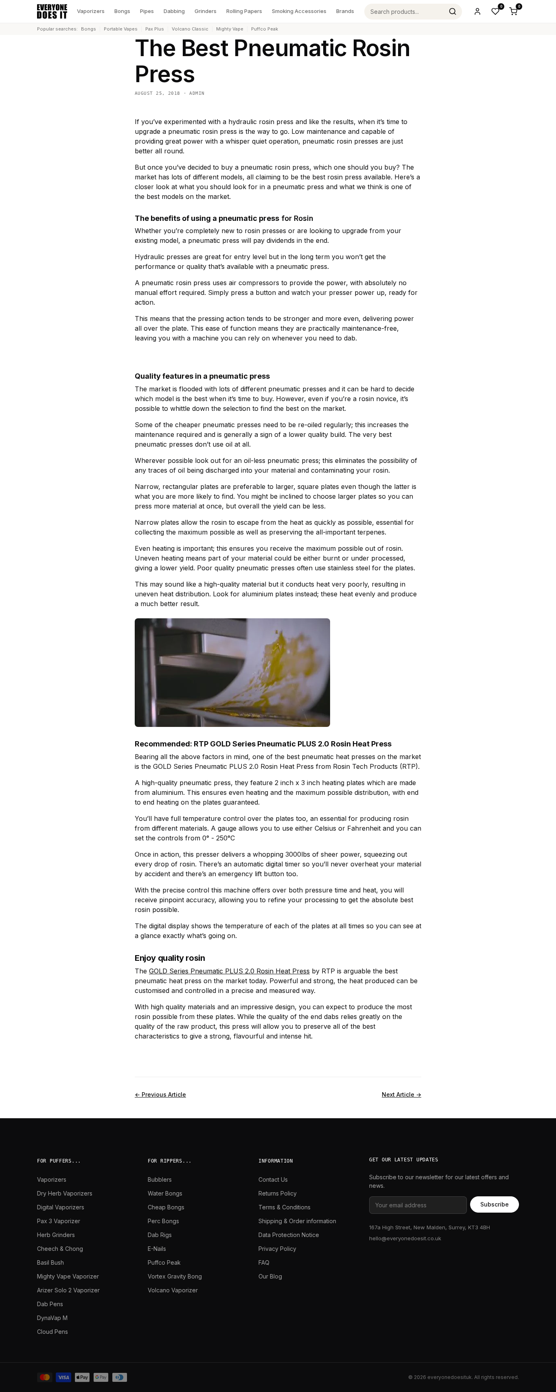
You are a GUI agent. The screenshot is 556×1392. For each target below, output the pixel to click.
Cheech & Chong (60, 1248)
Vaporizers (91, 11)
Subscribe (494, 1204)
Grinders (206, 11)
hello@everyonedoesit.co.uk (405, 1238)
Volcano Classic (190, 29)
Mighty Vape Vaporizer (68, 1276)
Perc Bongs (163, 1220)
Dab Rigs (160, 1234)
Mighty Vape (229, 29)
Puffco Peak (264, 29)
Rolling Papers (244, 11)
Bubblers (160, 1179)
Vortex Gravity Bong (175, 1276)
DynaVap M (52, 1317)
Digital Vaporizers (60, 1207)
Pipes (147, 11)
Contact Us (273, 1179)
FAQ (263, 1262)
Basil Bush (50, 1262)
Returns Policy (277, 1193)
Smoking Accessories (299, 11)
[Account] (477, 11)
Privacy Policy (277, 1248)
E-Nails (157, 1248)
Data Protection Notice (288, 1234)
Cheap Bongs (166, 1207)
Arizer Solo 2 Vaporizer (68, 1290)
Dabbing (174, 11)
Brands (345, 11)
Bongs (122, 11)
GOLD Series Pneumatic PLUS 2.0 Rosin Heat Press (229, 971)
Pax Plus (154, 29)
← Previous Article (160, 1094)
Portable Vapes (121, 29)
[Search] (453, 11)
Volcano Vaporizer (173, 1290)
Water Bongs (165, 1193)
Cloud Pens (52, 1331)
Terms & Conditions (284, 1207)
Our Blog (270, 1276)
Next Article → (401, 1094)
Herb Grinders (56, 1234)
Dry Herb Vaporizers (64, 1193)
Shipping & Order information (297, 1220)
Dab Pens (50, 1303)
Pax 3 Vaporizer (58, 1220)
